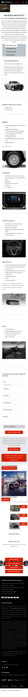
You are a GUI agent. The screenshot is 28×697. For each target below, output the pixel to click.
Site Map (21, 686)
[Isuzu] (16, 2)
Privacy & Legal (4, 686)
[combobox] (14, 384)
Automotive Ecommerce (14, 690)
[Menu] (26, 2)
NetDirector (4, 690)
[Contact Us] (23, 2)
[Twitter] (5, 667)
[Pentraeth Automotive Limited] (7, 2)
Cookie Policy (14, 686)
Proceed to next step (14, 432)
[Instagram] (7, 667)
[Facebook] (2, 667)
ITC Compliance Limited (16, 608)
